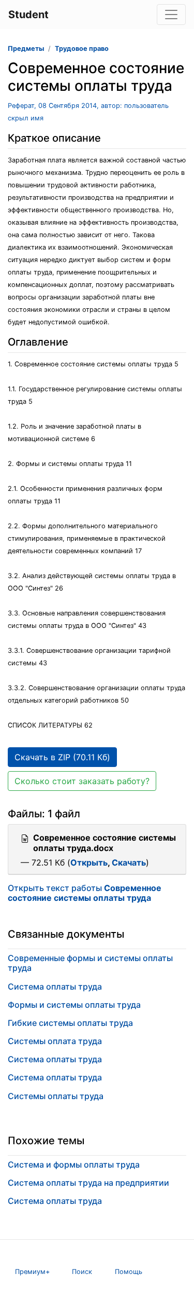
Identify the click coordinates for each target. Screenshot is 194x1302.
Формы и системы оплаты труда (74, 1004)
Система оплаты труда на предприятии (88, 1182)
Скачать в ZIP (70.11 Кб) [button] (62, 757)
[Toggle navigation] (171, 14)
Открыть (89, 862)
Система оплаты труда (55, 986)
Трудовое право (82, 48)
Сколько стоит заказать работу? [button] (82, 781)
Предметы (26, 48)
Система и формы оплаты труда (74, 1164)
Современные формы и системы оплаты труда (90, 963)
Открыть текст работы (84, 893)
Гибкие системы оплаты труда (70, 1023)
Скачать (129, 862)
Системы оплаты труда (55, 1096)
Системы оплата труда (55, 1041)
